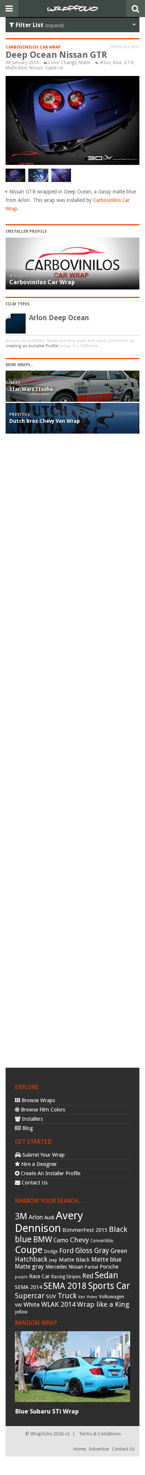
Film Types (18, 304)
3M (21, 1216)
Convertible (101, 1240)
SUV (51, 1296)
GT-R (129, 62)
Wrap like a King (103, 1304)
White (31, 1304)
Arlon (105, 62)
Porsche (109, 1267)
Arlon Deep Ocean (59, 318)
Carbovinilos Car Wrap (33, 47)
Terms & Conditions (100, 1433)
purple (21, 1277)
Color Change (62, 62)
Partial (91, 1267)
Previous (118, 47)
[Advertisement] (72, 753)
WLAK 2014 (58, 1304)
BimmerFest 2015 (84, 1230)
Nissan (36, 67)
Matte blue (16, 67)
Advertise (99, 1449)
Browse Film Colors (42, 1110)
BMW (42, 1239)
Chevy (79, 1240)
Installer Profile (26, 231)
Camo (61, 1240)
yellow (21, 1312)
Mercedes (56, 1267)
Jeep (53, 1260)
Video (92, 1297)
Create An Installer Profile (49, 1173)
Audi (49, 1217)
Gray (101, 1250)
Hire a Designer (38, 1164)
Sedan (106, 1275)
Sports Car (109, 1285)
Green (118, 1250)
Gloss (84, 1250)
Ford (66, 1250)
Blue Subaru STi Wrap (47, 1411)
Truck (67, 1295)
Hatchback (31, 1259)
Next (134, 47)
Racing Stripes (66, 1276)
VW (18, 1305)
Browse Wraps (37, 1100)
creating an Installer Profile (32, 346)
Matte (84, 62)
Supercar (54, 67)
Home (79, 1449)
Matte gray (29, 1266)
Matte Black (74, 1259)
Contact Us (34, 1183)
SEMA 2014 (28, 1287)
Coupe (29, 1249)
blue (117, 62)
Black (118, 1229)
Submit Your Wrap (43, 1155)
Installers (31, 1119)
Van (81, 1297)
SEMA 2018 (65, 1286)
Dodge (51, 1251)
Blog (27, 1128)
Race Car (39, 1276)
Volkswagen (111, 1296)
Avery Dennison (49, 1221)
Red (87, 1276)
